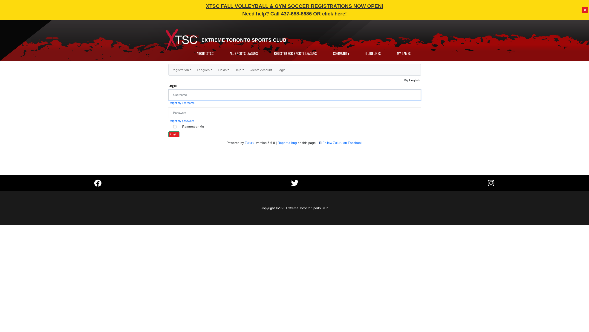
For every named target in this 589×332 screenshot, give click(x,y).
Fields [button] (222, 70)
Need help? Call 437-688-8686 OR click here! (294, 14)
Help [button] (238, 70)
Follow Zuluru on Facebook (342, 143)
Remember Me (193, 126)
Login (281, 70)
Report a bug (287, 143)
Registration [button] (180, 70)
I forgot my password (181, 121)
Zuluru (249, 143)
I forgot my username (181, 103)
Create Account (261, 70)
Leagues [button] (203, 70)
